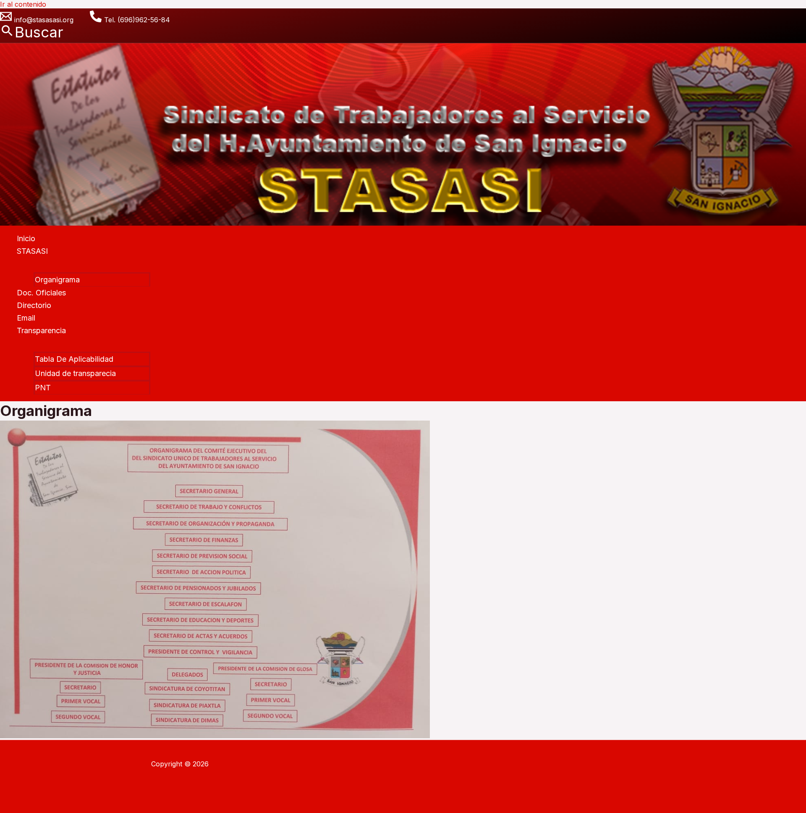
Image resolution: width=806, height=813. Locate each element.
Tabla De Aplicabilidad (74, 359)
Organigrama (57, 279)
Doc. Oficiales (41, 292)
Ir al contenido (23, 4)
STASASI (32, 251)
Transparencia (41, 330)
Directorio (34, 305)
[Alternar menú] (83, 264)
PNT (43, 387)
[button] (31, 32)
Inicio (26, 238)
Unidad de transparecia (75, 373)
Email (26, 317)
